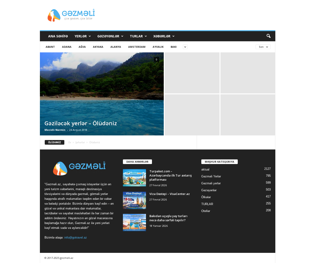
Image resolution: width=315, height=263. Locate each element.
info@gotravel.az (75, 237)
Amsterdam (137, 46)
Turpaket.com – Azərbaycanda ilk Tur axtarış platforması (170, 175)
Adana (66, 46)
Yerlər (81, 36)
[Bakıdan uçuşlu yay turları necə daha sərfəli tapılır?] (134, 222)
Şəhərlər (80, 142)
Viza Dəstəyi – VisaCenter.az (169, 194)
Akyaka (98, 46)
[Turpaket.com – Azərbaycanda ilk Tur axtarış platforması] (134, 177)
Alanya (115, 46)
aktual (205, 169)
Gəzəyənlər (108, 36)
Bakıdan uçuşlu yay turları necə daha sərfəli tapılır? (168, 218)
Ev (69, 142)
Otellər (205, 211)
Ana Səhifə (58, 36)
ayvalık (158, 46)
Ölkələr (206, 197)
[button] (268, 36)
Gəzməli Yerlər (211, 176)
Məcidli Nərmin (55, 130)
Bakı (174, 46)
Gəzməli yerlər (211, 183)
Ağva (82, 46)
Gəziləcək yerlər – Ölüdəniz (81, 123)
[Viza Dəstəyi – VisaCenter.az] (134, 200)
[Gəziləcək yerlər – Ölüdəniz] (102, 93)
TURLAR (136, 36)
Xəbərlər (161, 36)
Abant (50, 46)
